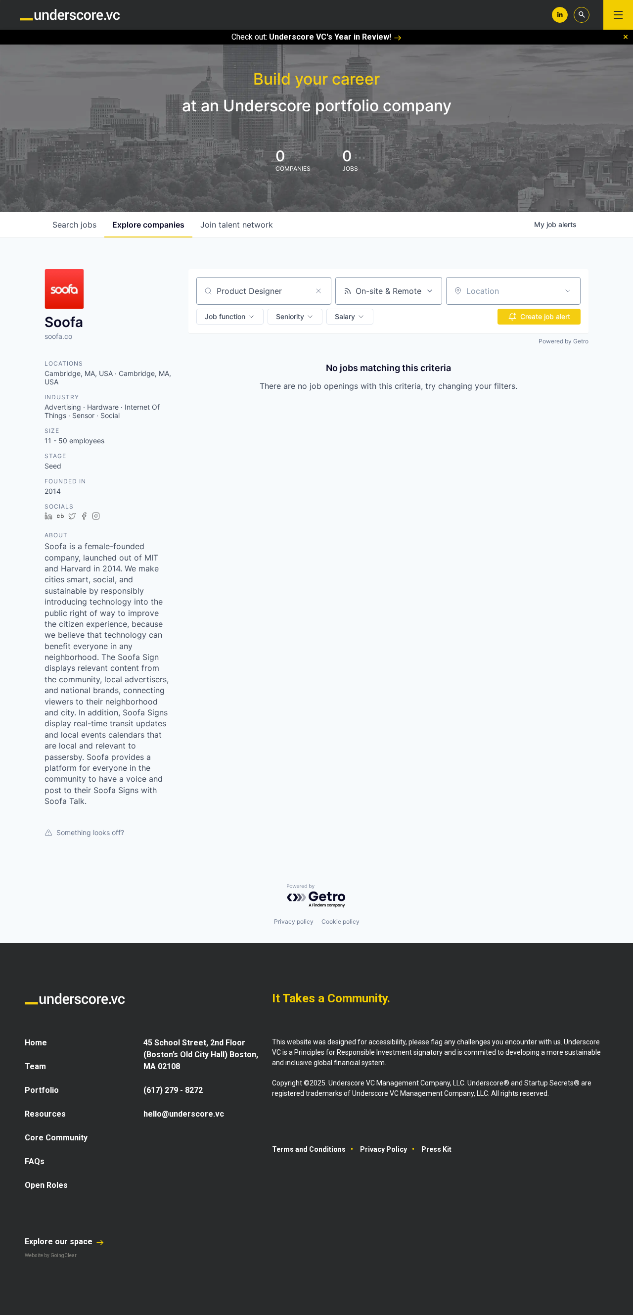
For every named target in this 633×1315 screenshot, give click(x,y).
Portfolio (42, 1090)
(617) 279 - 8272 (173, 1090)
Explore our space (59, 1241)
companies (148, 225)
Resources (45, 1114)
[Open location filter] (568, 291)
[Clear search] (318, 291)
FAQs (35, 1161)
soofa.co (58, 336)
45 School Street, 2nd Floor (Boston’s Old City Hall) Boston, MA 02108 (200, 1054)
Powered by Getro (563, 341)
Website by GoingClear (51, 1255)
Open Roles (46, 1185)
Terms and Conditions (309, 1149)
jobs (74, 225)
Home (36, 1042)
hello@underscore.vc (183, 1114)
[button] (230, 317)
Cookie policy (340, 921)
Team (35, 1066)
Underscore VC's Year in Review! (330, 37)
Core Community (56, 1137)
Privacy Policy (383, 1149)
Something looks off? (90, 832)
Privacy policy (294, 921)
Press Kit (436, 1149)
